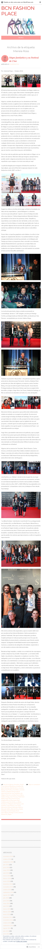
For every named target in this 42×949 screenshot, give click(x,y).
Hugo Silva (8, 798)
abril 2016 (6, 873)
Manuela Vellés (5, 809)
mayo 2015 (6, 903)
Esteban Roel (11, 791)
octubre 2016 (7, 859)
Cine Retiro (15, 790)
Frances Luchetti (11, 795)
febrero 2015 (7, 911)
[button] (7, 80)
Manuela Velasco (18, 807)
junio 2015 (6, 900)
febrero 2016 (7, 878)
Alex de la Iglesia (8, 784)
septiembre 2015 (8, 892)
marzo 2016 (6, 876)
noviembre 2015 (8, 887)
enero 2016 (6, 881)
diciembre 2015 (8, 884)
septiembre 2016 (8, 862)
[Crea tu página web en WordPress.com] (21, 2)
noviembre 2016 (8, 856)
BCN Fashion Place (18, 11)
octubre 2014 (7, 923)
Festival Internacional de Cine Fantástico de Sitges (11, 793)
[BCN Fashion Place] (21, 35)
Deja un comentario (34, 784)
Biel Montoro (14, 788)
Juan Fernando (11, 802)
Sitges (10, 814)
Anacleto (16, 784)
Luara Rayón (10, 805)
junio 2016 (6, 867)
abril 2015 (6, 906)
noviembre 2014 (8, 920)
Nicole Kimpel (11, 811)
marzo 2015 (6, 909)
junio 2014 (6, 934)
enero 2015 (6, 914)
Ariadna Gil (19, 786)
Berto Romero (5, 788)
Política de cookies (21, 941)
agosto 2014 (7, 928)
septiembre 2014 (8, 925)
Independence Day (7, 800)
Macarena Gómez (6, 807)
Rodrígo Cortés (13, 812)
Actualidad (12, 64)
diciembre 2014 (8, 917)
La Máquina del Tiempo (14, 804)
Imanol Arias (16, 798)
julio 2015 (6, 898)
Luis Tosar (18, 805)
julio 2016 (6, 864)
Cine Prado (8, 790)
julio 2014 (6, 931)
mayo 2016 (6, 870)
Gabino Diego (5, 797)
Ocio (17, 64)
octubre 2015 (7, 889)
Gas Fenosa (13, 797)
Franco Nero (20, 795)
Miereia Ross (15, 809)
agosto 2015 (7, 895)
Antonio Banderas (10, 786)
